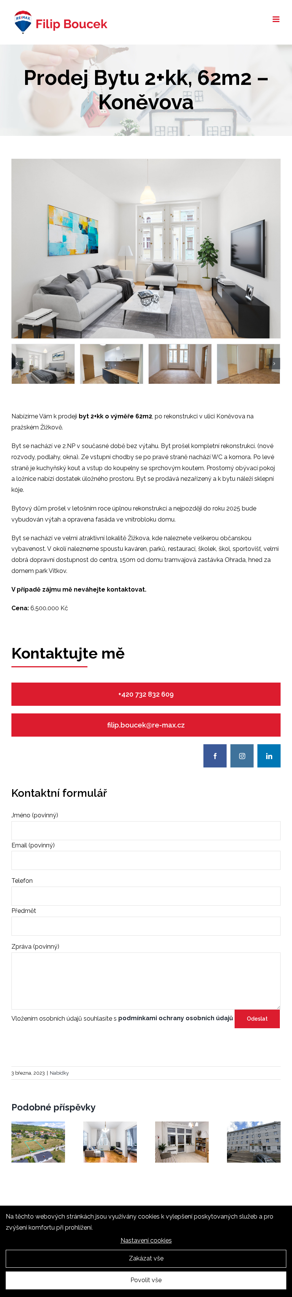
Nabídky (59, 1073)
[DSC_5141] (180, 364)
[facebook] (215, 755)
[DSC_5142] (248, 364)
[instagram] (242, 755)
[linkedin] (269, 755)
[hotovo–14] (43, 364)
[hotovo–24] (146, 161)
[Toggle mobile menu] (277, 19)
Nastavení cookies (146, 1240)
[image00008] (111, 364)
